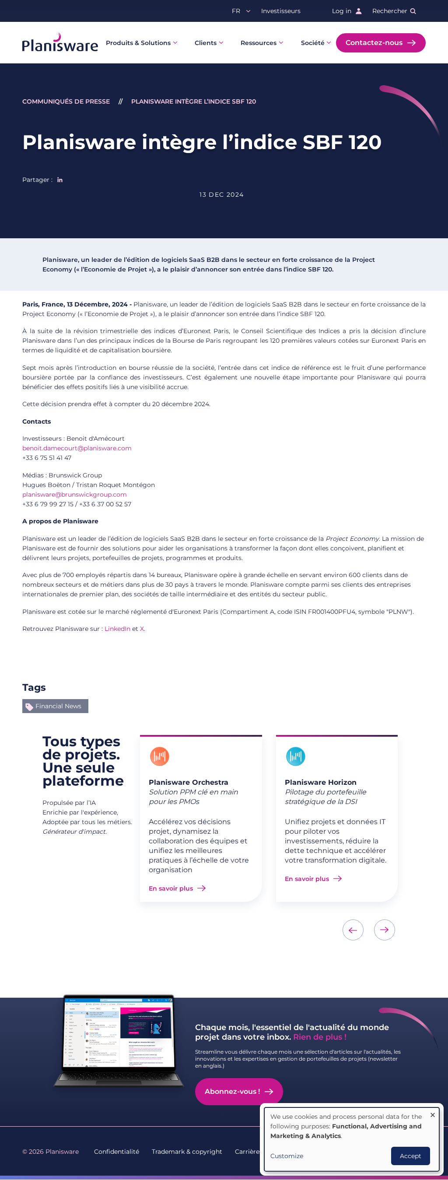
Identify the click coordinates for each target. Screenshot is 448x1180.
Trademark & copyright (187, 1152)
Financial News (58, 706)
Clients (206, 43)
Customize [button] (286, 1156)
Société (313, 43)
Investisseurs (281, 11)
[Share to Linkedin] (60, 179)
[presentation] (353, 929)
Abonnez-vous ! (232, 1091)
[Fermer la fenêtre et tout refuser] (432, 1112)
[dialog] (351, 1139)
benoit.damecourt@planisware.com (77, 448)
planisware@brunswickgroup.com (74, 494)
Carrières (248, 1152)
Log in (341, 11)
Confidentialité (116, 1152)
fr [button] (236, 11)
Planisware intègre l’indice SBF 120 (193, 101)
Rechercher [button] (389, 11)
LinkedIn (117, 629)
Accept (410, 1156)
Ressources (258, 43)
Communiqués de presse (66, 101)
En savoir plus (171, 888)
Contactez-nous (374, 42)
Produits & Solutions (138, 43)
